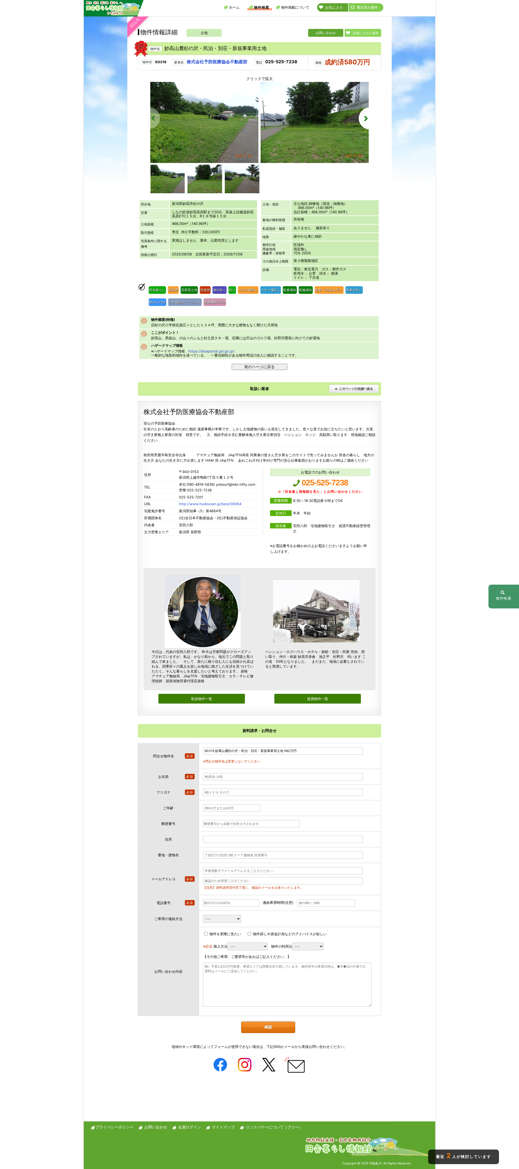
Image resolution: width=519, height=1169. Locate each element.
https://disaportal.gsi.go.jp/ (211, 351)
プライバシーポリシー (114, 1127)
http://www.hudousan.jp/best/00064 (210, 504)
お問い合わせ (326, 33)
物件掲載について (295, 7)
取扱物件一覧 (201, 699)
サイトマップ (223, 1127)
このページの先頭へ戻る (353, 389)
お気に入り (334, 7)
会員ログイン (189, 1127)
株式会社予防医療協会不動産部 (217, 61)
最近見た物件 (367, 7)
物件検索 (261, 7)
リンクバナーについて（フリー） (274, 1127)
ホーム (234, 7)
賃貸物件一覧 (317, 699)
